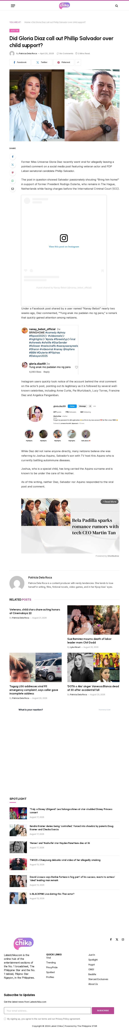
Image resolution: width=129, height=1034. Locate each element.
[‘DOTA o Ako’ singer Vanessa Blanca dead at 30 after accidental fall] (93, 667)
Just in (14, 31)
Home (27, 22)
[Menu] (13, 5)
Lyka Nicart (75, 647)
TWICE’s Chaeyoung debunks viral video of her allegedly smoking (65, 860)
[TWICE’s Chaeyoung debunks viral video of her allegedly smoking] (18, 864)
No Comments (66, 53)
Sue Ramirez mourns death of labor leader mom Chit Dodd (89, 640)
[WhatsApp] (12, 181)
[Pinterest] (12, 173)
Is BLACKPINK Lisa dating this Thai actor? (52, 894)
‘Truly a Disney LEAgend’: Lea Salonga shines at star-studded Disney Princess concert (71, 811)
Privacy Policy (62, 1019)
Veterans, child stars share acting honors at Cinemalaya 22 (34, 611)
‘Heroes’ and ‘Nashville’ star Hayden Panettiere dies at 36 (60, 843)
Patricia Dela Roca (28, 53)
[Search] (116, 5)
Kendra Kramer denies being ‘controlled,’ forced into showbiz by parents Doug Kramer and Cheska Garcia (71, 828)
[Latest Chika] (64, 6)
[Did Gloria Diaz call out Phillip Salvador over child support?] (64, 105)
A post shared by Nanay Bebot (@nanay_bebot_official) (64, 287)
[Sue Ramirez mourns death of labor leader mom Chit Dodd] (93, 620)
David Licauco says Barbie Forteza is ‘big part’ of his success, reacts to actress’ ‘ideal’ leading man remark (72, 879)
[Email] (12, 189)
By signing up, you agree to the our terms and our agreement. (43, 1019)
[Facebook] (12, 157)
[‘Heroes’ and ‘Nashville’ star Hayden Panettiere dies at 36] (18, 847)
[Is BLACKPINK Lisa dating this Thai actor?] (18, 898)
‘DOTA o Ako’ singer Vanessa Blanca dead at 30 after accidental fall (93, 688)
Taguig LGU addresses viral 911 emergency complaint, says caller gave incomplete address (33, 690)
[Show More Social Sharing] (78, 62)
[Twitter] (12, 165)
